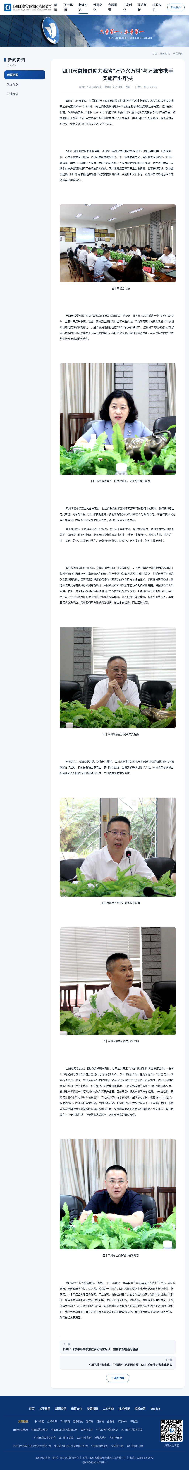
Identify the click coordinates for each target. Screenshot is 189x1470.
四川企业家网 (84, 1437)
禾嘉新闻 (178, 53)
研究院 (100, 1421)
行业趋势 (12, 94)
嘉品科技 (78, 1421)
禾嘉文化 (97, 7)
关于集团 (68, 7)
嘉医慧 (89, 1421)
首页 (55, 7)
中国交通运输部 (39, 1429)
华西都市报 (116, 1437)
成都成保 (52, 1421)
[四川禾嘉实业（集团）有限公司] (27, 7)
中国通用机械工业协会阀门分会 (71, 1445)
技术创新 (142, 7)
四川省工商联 (66, 1437)
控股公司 (156, 7)
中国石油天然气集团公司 (64, 1429)
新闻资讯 (83, 7)
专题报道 (112, 7)
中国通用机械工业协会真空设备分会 (32, 1445)
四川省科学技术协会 (132, 1429)
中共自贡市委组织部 (107, 1429)
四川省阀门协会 (135, 1445)
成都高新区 (100, 1437)
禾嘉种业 (122, 1421)
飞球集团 (65, 1421)
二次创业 (127, 7)
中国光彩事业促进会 (45, 1437)
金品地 (110, 1421)
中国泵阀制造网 (99, 1445)
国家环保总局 (20, 1429)
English (176, 7)
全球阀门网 (117, 1445)
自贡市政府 (87, 1429)
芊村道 (134, 1421)
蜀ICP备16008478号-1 (94, 1462)
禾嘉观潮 (12, 84)
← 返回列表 (117, 1377)
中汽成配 (39, 1421)
